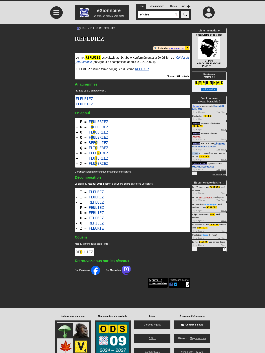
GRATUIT (202, 228)
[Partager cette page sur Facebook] (171, 285)
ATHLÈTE (212, 207)
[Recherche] (185, 14)
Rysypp (196, 106)
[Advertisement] (56, 75)
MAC (212, 214)
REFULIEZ (98, 143)
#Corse (204, 235)
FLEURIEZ (84, 99)
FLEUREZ (96, 192)
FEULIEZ (96, 207)
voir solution (209, 89)
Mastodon (200, 338)
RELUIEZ (84, 252)
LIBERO (203, 242)
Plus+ (223, 112)
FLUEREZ (96, 197)
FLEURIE (96, 228)
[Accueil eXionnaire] (78, 28)
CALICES (198, 126)
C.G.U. (152, 338)
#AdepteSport (210, 204)
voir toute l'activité (219, 174)
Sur (82, 270)
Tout (218, 112)
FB (191, 338)
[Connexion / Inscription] (209, 12)
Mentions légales (152, 324)
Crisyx (195, 153)
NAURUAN (204, 156)
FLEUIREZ (98, 153)
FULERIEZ (98, 122)
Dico (84, 28)
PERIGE (196, 136)
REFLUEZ (96, 202)
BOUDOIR (215, 187)
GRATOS (214, 225)
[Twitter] (175, 285)
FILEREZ (96, 218)
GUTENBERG (205, 197)
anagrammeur (93, 171)
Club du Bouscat (200, 163)
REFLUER (95, 28)
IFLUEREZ (98, 127)
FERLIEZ (96, 213)
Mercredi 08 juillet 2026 (203, 166)
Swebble (196, 123)
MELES (207, 116)
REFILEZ (96, 223)
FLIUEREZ (98, 148)
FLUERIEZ (84, 104)
